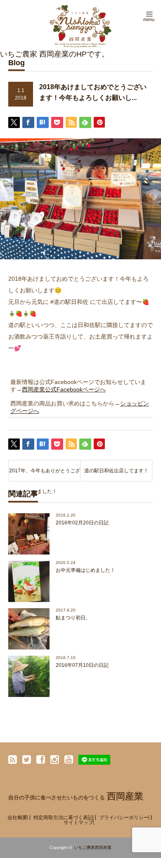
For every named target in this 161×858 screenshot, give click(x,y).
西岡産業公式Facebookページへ (64, 389)
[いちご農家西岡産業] (80, 26)
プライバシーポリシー (124, 817)
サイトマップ (78, 822)
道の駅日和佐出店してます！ (116, 471)
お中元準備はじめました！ (85, 570)
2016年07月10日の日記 (82, 665)
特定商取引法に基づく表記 (63, 817)
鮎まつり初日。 (73, 618)
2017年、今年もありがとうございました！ (44, 474)
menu (148, 19)
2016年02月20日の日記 (82, 523)
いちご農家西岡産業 (92, 847)
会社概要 (17, 817)
